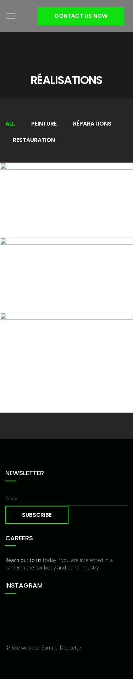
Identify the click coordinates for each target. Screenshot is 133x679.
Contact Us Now (80, 16)
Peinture (44, 124)
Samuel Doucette (61, 647)
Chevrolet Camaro (66, 277)
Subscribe (37, 515)
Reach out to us (23, 560)
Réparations (92, 124)
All (10, 124)
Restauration (34, 140)
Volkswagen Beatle (66, 365)
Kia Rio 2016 (66, 202)
